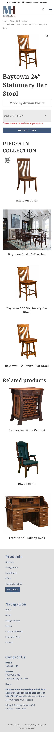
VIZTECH (31, 728)
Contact (9, 642)
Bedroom (9, 562)
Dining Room (11, 567)
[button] (47, 36)
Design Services (12, 620)
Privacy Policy (30, 725)
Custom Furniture (13, 584)
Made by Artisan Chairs (27, 103)
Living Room (11, 573)
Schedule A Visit (12, 637)
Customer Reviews (14, 631)
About (8, 615)
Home (5, 21)
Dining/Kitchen (16, 21)
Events (8, 626)
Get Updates (13, 589)
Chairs (18, 24)
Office (8, 578)
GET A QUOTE (27, 130)
